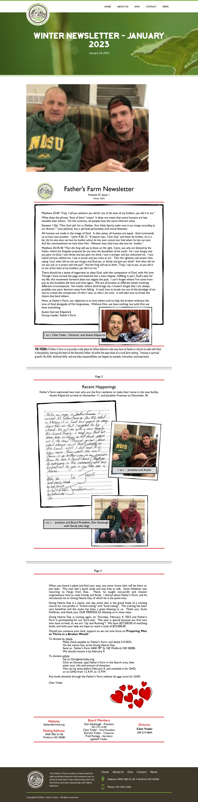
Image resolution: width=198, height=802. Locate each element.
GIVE (137, 7)
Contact (151, 7)
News (166, 7)
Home (107, 7)
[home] (38, 14)
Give (130, 772)
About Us (122, 7)
